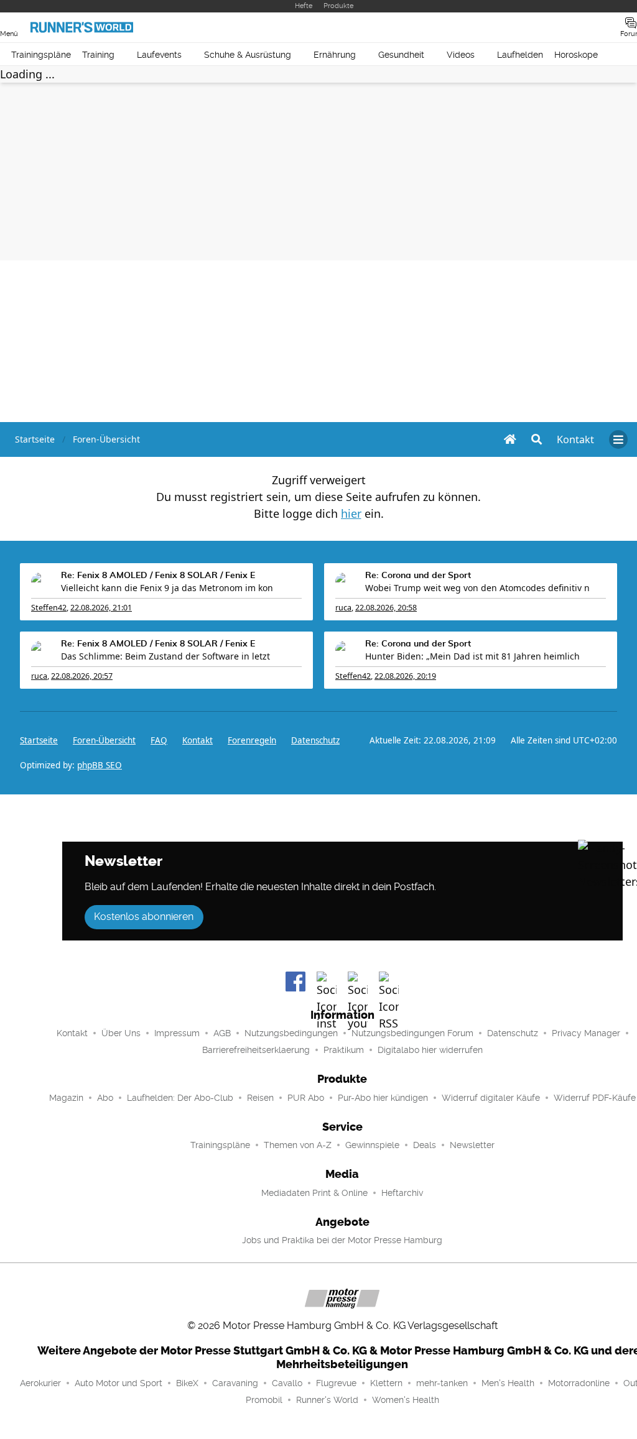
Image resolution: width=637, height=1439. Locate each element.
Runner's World (327, 1400)
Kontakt (72, 1033)
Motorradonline (579, 1383)
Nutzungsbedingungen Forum (412, 1033)
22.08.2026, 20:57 (82, 676)
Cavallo (287, 1383)
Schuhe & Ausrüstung (247, 55)
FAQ (159, 740)
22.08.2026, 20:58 (386, 607)
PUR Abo (305, 1098)
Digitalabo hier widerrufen (430, 1050)
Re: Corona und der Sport (418, 575)
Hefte (303, 6)
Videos (461, 55)
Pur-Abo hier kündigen (383, 1098)
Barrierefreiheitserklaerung (256, 1050)
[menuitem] (575, 439)
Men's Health (507, 1383)
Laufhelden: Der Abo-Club (180, 1098)
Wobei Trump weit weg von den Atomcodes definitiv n (477, 588)
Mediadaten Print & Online (314, 1193)
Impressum (177, 1033)
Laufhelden (520, 55)
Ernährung (335, 55)
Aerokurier (40, 1383)
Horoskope (576, 55)
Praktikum (343, 1050)
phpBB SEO (99, 765)
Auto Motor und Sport (118, 1383)
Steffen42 (49, 607)
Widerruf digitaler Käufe (491, 1098)
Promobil (264, 1400)
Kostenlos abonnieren (143, 916)
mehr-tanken (442, 1383)
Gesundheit (401, 55)
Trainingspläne (41, 55)
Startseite (39, 740)
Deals (424, 1145)
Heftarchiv (402, 1193)
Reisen (260, 1098)
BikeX (187, 1383)
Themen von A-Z (298, 1145)
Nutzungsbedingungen (291, 1033)
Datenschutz (315, 740)
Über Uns (121, 1033)
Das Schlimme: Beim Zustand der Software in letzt (165, 656)
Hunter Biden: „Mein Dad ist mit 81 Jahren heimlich (472, 656)
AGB (222, 1033)
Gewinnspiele (372, 1145)
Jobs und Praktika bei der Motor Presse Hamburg (342, 1240)
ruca (343, 607)
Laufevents (159, 55)
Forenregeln (252, 740)
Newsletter (472, 1145)
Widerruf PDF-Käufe (595, 1098)
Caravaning (235, 1383)
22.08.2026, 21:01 (101, 607)
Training (98, 55)
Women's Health (405, 1400)
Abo (105, 1098)
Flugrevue (336, 1383)
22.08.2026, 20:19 (405, 676)
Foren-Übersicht (104, 740)
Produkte (338, 6)
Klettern (386, 1383)
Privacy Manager (586, 1033)
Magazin (66, 1098)
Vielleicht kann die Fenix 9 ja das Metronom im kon (167, 588)
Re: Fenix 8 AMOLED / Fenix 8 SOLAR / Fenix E (158, 575)
